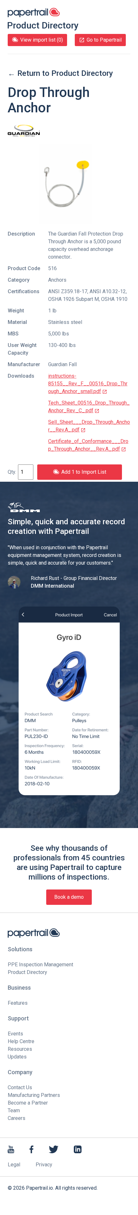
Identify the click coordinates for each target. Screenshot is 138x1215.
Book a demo (69, 897)
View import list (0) (41, 40)
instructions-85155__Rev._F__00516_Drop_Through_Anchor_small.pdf (87, 383)
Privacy (44, 1165)
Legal (14, 1165)
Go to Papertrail (104, 40)
